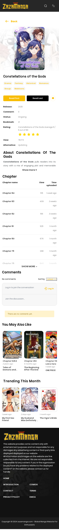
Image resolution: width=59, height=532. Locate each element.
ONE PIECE (51, 370)
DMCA (33, 497)
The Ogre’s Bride (48, 418)
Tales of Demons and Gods (9, 369)
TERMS (33, 490)
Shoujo (7, 88)
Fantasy (19, 83)
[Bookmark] (53, 98)
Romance (44, 83)
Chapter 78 (8, 263)
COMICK (34, 484)
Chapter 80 (8, 238)
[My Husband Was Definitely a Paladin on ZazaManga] (29, 399)
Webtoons (19, 88)
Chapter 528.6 (10, 361)
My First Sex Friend (8, 419)
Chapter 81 (8, 226)
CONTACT (8, 490)
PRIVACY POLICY (11, 497)
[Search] (45, 6)
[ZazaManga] (15, 6)
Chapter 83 (8, 201)
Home (6, 478)
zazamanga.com (25, 521)
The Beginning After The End (31, 368)
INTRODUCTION (11, 484)
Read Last (38, 98)
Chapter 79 (8, 251)
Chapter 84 (8, 193)
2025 (20, 106)
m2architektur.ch (29, 511)
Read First (14, 98)
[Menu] (53, 6)
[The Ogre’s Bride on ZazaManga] (48, 399)
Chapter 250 (30, 361)
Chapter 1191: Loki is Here (52, 362)
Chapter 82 (8, 213)
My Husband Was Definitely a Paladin (29, 420)
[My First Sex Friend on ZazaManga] (10, 399)
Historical (31, 83)
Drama (7, 83)
